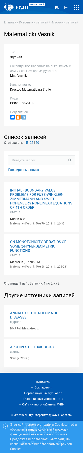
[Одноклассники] (18, 117)
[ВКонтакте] (12, 117)
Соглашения (43, 387)
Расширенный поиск (23, 170)
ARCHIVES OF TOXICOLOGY (32, 347)
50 (37, 143)
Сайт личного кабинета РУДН (43, 404)
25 (31, 143)
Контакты (43, 382)
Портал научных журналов (43, 393)
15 (26, 143)
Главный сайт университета (43, 399)
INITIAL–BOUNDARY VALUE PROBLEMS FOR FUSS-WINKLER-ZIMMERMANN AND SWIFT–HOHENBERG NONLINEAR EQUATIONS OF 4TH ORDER (41, 198)
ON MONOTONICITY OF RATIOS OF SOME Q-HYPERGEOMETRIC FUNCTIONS (38, 246)
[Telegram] (23, 117)
